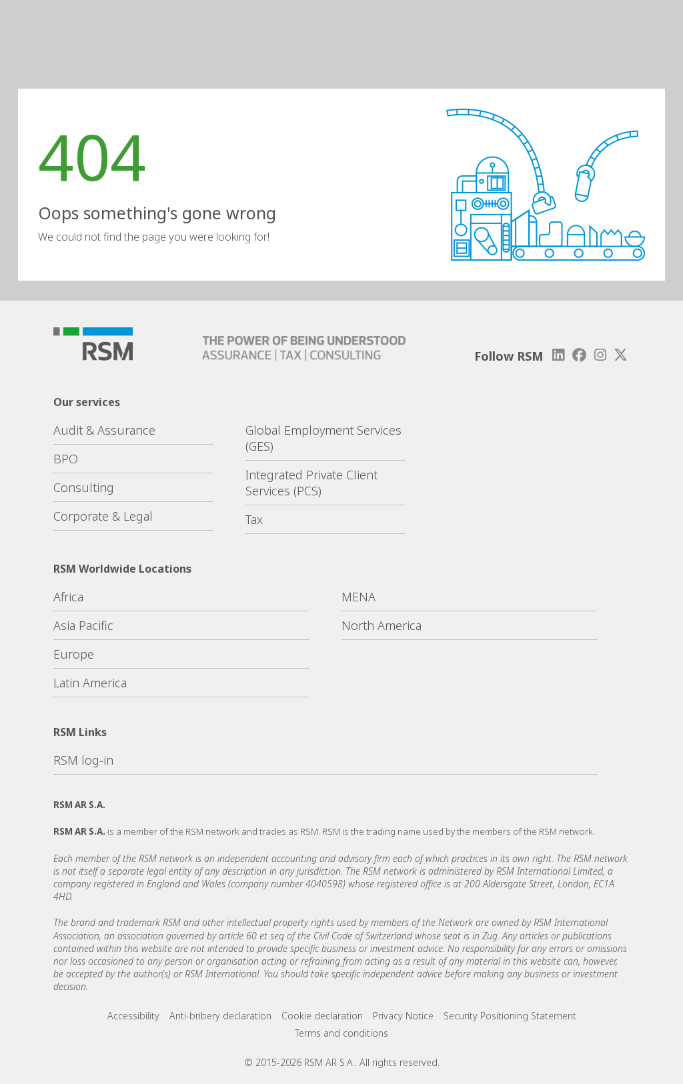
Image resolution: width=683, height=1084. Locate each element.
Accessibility (133, 1015)
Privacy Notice (403, 1015)
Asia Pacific (83, 625)
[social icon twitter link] (621, 355)
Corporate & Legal (103, 516)
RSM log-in (83, 760)
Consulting (83, 487)
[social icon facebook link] (579, 355)
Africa (68, 597)
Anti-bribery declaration (220, 1015)
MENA (359, 597)
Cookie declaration (322, 1015)
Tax (254, 519)
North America (382, 625)
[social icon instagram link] (600, 355)
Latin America (90, 683)
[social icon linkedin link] (558, 355)
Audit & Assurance (104, 430)
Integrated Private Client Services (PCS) (311, 483)
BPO (65, 459)
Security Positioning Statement (510, 1015)
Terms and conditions (341, 1033)
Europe (73, 654)
